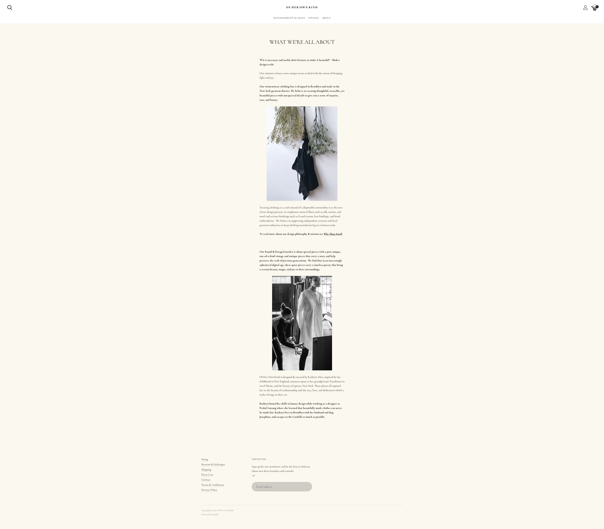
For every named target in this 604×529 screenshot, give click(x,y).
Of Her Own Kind (225, 510)
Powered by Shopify (209, 514)
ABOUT (326, 18)
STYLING (313, 18)
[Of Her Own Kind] (302, 8)
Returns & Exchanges (213, 464)
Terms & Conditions (212, 485)
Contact (205, 479)
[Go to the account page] (585, 7)
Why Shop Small (333, 234)
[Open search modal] (9, 7)
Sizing (204, 459)
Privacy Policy (209, 490)
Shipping (206, 469)
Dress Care (207, 474)
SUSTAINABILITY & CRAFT (289, 18)
